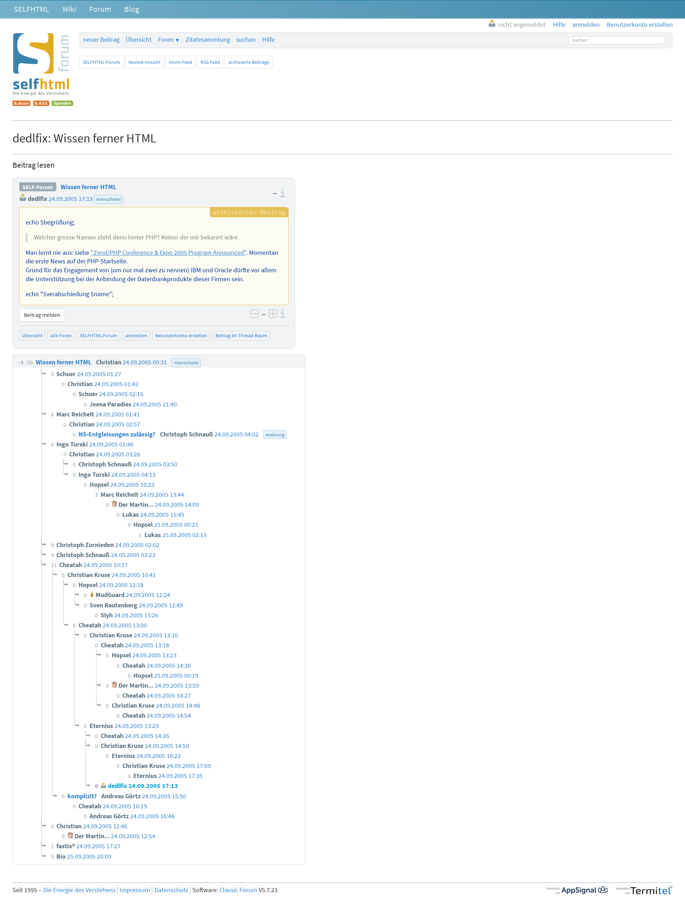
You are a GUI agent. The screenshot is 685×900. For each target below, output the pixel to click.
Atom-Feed (180, 62)
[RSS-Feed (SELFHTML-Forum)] (41, 104)
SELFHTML (31, 9)
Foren (166, 40)
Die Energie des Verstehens (79, 890)
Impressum (135, 890)
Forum (100, 9)
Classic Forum (238, 890)
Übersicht (139, 40)
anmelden (136, 335)
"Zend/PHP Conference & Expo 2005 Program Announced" (168, 253)
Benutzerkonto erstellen (181, 335)
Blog (131, 9)
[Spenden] (62, 104)
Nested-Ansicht (144, 62)
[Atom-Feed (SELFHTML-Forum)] (21, 104)
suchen (246, 40)
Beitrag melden (42, 314)
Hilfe (268, 40)
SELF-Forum (37, 187)
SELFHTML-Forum (101, 62)
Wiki (69, 9)
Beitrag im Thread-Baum (241, 335)
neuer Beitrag (101, 40)
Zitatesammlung (208, 40)
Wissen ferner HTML (88, 187)
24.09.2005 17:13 (71, 199)
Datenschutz (171, 890)
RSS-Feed (210, 62)
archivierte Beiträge (248, 62)
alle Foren (61, 335)
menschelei (108, 199)
